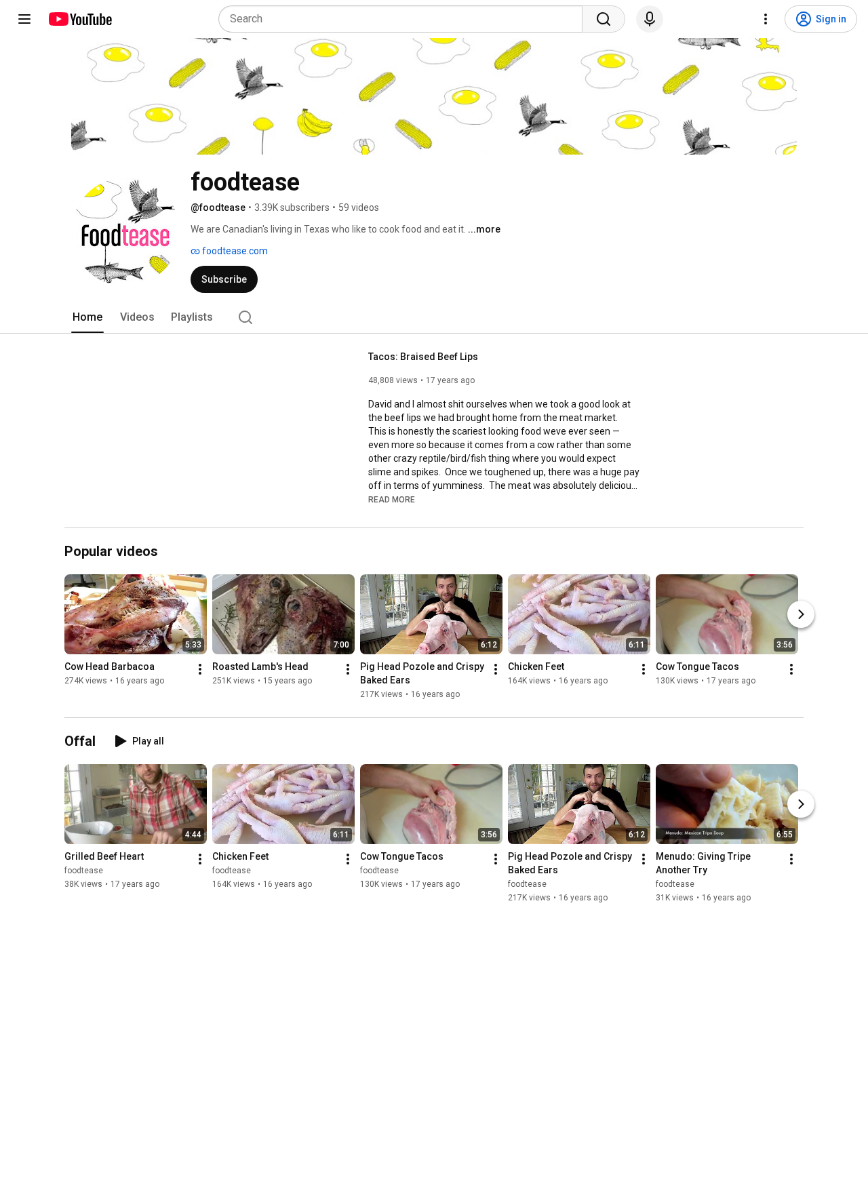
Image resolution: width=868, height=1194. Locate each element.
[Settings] (765, 19)
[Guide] (24, 19)
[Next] (800, 615)
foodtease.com (234, 250)
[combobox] (404, 19)
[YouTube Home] (79, 19)
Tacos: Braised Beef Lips (423, 356)
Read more (391, 499)
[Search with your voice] (649, 19)
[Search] (603, 19)
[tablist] (434, 317)
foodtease (83, 870)
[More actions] (200, 669)
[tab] (87, 317)
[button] (391, 499)
